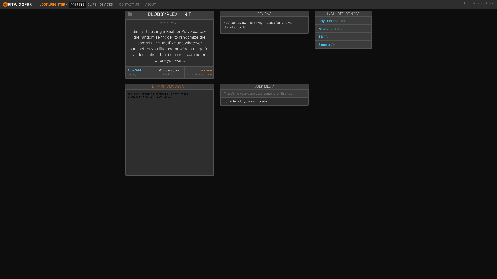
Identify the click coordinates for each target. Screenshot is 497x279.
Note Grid (325, 29)
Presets (77, 5)
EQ (326, 37)
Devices (106, 4)
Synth (335, 44)
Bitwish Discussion (169, 86)
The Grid (339, 21)
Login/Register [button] (52, 4)
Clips (92, 4)
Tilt (320, 37)
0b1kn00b (206, 70)
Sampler (324, 44)
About (150, 4)
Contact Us (129, 4)
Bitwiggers (20, 4)
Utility (132, 75)
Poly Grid (134, 70)
